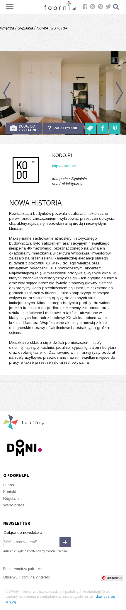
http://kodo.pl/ (64, 166)
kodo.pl (62, 155)
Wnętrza (7, 28)
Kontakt (9, 491)
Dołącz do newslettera (23, 532)
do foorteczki (24, 128)
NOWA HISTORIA (51, 28)
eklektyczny (72, 184)
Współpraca (14, 505)
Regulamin (12, 498)
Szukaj (116, 7)
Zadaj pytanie (63, 128)
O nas (8, 485)
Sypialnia (25, 28)
